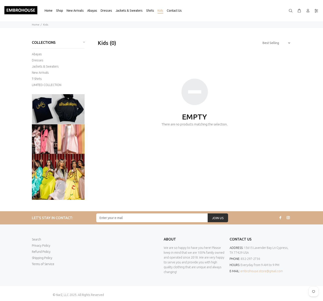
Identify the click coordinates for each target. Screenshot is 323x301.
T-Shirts (37, 79)
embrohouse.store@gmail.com (261, 271)
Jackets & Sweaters (45, 66)
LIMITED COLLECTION (46, 85)
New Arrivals (40, 72)
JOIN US (218, 218)
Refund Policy (41, 251)
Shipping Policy (42, 258)
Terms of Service (43, 264)
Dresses (37, 60)
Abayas (37, 54)
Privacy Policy (41, 245)
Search (36, 239)
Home (35, 24)
